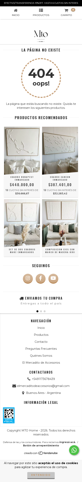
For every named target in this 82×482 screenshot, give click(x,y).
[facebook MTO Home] (41, 279)
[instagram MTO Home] (28, 279)
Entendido (41, 474)
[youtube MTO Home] (53, 279)
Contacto (41, 342)
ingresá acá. (67, 442)
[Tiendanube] (41, 454)
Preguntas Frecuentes (41, 349)
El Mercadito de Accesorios (41, 362)
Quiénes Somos (41, 355)
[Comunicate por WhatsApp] (74, 450)
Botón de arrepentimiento (41, 445)
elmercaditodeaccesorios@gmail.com (43, 386)
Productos (41, 335)
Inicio (41, 328)
